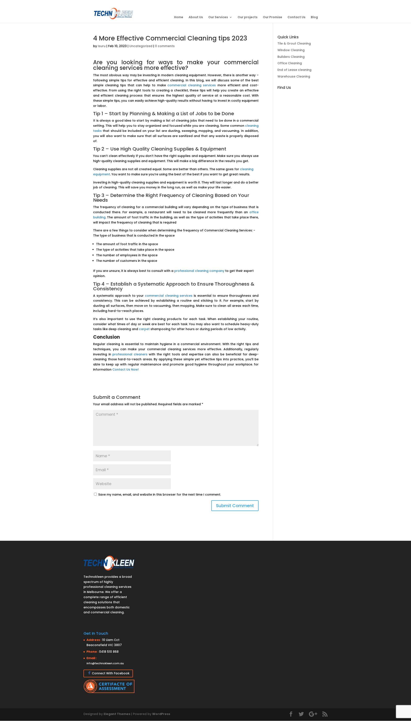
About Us (196, 17)
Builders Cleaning (291, 57)
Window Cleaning (291, 50)
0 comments (165, 46)
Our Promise (272, 17)
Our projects (248, 17)
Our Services (218, 17)
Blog (314, 17)
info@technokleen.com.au (105, 663)
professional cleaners (129, 354)
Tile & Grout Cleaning (294, 43)
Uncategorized (140, 46)
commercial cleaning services (191, 85)
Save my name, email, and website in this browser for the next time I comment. (159, 494)
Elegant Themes (117, 714)
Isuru (102, 46)
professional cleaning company (199, 271)
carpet (144, 329)
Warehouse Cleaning (293, 76)
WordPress (161, 714)
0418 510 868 (109, 651)
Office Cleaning (289, 63)
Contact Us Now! (125, 369)
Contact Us (296, 17)
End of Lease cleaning (294, 70)
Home (178, 17)
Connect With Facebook (111, 673)
